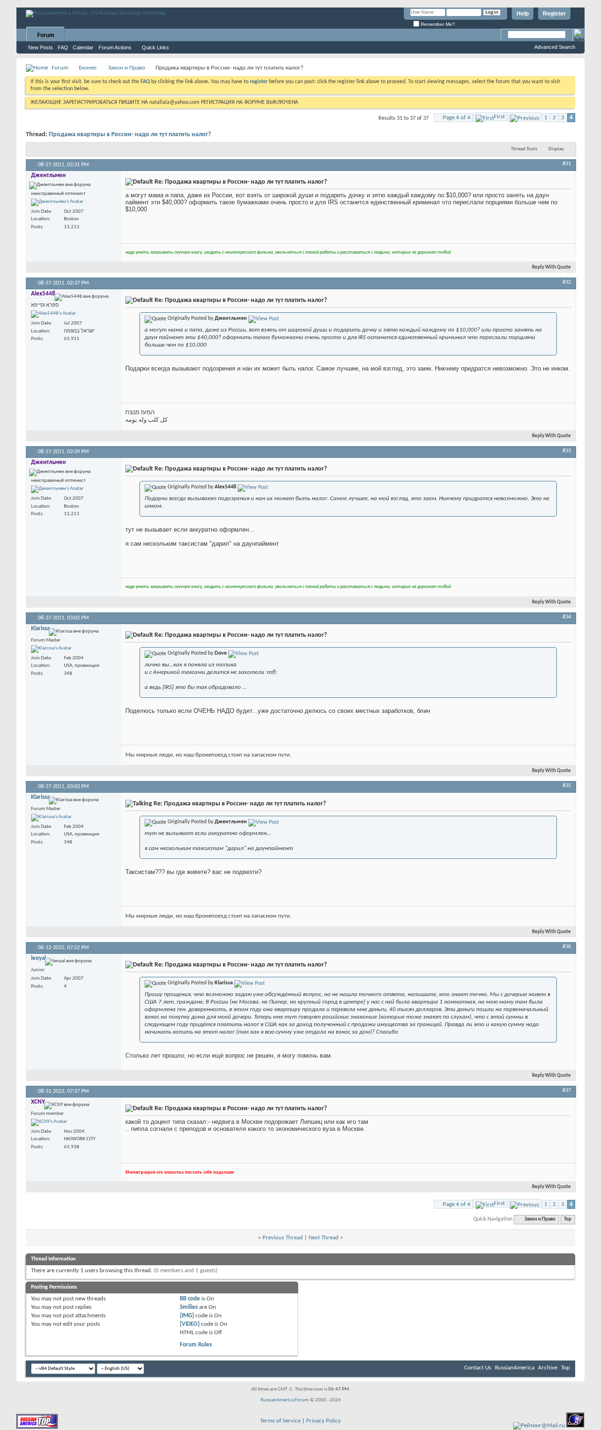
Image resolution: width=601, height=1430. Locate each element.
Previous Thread (282, 1238)
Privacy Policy (323, 1421)
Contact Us (477, 1368)
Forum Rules (196, 1345)
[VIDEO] (190, 1324)
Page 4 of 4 (456, 118)
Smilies (189, 1307)
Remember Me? (437, 24)
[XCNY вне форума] (49, 1122)
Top (567, 1219)
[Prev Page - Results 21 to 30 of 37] (524, 116)
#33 (566, 451)
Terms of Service (280, 1421)
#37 (566, 1090)
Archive (547, 1368)
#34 (566, 617)
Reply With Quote (551, 267)
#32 (566, 282)
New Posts (40, 47)
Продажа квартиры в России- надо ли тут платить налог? (130, 134)
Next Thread (323, 1238)
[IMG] (187, 1316)
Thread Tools (524, 149)
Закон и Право (126, 68)
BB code (190, 1299)
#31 (566, 164)
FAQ (63, 47)
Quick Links (155, 47)
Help (522, 13)
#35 (566, 785)
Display (556, 149)
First (499, 117)
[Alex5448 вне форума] (53, 314)
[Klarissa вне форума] (51, 649)
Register (554, 13)
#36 (566, 947)
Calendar (83, 47)
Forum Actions (115, 47)
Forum (45, 35)
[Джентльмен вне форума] (57, 202)
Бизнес (88, 68)
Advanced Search (554, 47)
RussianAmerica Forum (285, 1400)
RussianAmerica (514, 1368)
